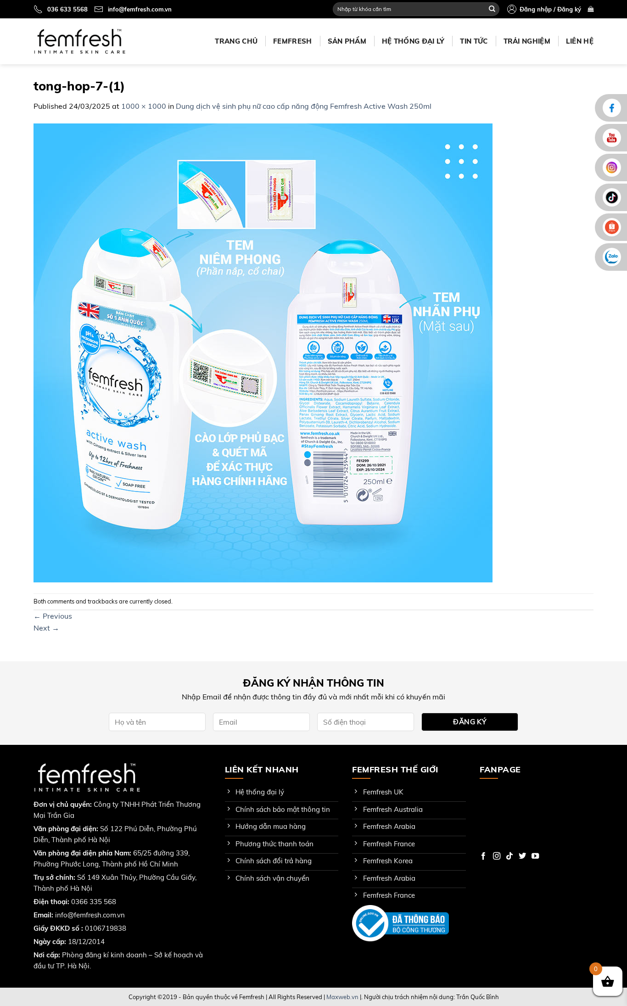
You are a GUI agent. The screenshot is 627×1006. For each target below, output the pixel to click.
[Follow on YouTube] (535, 856)
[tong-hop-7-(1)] (263, 352)
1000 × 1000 (143, 106)
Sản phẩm (347, 41)
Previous (53, 615)
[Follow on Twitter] (522, 856)
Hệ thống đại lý (413, 41)
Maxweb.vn (342, 996)
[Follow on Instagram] (496, 856)
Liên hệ (579, 41)
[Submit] (492, 9)
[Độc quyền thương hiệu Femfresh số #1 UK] (79, 41)
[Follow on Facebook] (483, 856)
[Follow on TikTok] (509, 856)
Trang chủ (236, 41)
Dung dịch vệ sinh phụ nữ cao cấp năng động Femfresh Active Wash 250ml (303, 106)
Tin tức (473, 41)
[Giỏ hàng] (590, 9)
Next (46, 627)
